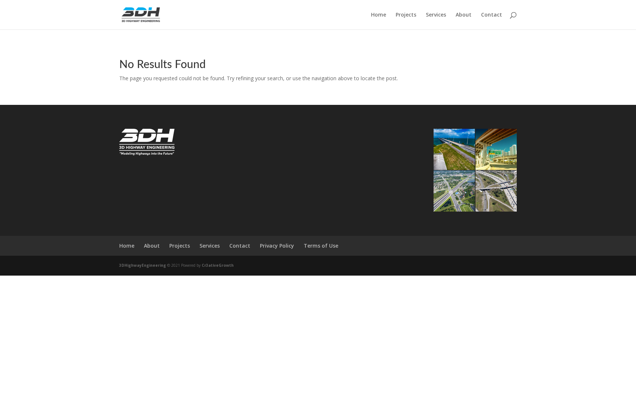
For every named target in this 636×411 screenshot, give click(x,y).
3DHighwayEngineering (142, 265)
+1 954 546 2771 (241, 146)
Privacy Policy (277, 245)
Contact (491, 15)
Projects (406, 15)
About (463, 15)
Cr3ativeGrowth (218, 265)
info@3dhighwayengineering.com (258, 160)
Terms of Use (321, 245)
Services (436, 15)
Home (378, 15)
